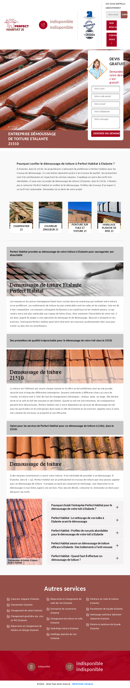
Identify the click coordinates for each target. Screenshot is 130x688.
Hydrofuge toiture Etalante (65, 628)
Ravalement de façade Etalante (106, 609)
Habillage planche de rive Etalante (64, 636)
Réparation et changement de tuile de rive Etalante (66, 601)
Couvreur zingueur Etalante (25, 599)
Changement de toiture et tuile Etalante (67, 621)
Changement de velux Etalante (26, 610)
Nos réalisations (113, 25)
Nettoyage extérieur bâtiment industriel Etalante (105, 616)
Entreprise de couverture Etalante (63, 611)
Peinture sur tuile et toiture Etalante (104, 601)
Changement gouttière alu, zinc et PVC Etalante (27, 618)
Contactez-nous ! (113, 39)
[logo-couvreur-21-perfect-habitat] (16, 24)
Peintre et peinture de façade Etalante (105, 626)
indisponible (61, 22)
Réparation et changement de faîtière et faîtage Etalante (26, 628)
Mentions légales (82, 684)
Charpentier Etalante (21, 605)
